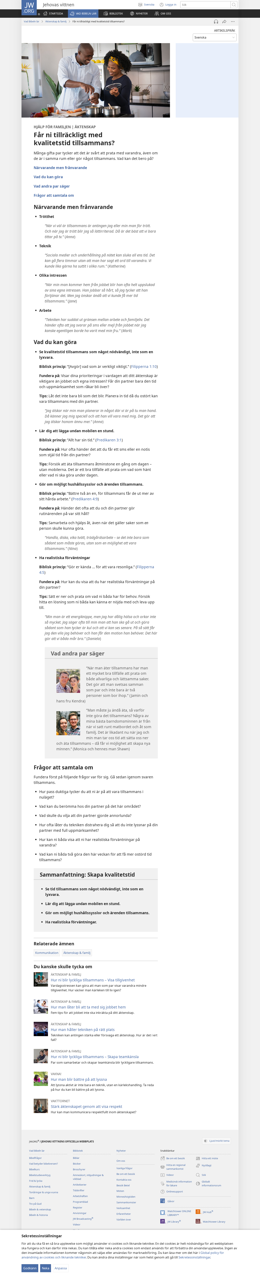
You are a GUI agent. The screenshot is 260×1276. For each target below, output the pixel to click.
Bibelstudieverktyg (39, 1175)
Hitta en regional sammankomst (172, 1167)
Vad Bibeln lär (31, 21)
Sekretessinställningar (194, 1257)
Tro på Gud (35, 1203)
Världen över (123, 1219)
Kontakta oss (123, 1179)
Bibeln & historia (38, 1215)
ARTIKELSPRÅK (224, 30)
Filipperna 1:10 (144, 366)
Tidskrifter (78, 1190)
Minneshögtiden (125, 1196)
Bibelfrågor (35, 1158)
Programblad (80, 1201)
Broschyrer (79, 1169)
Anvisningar (79, 1213)
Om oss (120, 1160)
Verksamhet (123, 1208)
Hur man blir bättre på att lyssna (79, 1079)
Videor (76, 1224)
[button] (83, 13)
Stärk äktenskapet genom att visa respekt (86, 1106)
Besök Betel (123, 1185)
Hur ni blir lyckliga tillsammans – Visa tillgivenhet (93, 980)
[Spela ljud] (216, 21)
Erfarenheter (123, 1214)
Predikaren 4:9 (85, 498)
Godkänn (30, 1268)
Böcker (77, 1163)
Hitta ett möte (207, 1159)
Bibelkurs (34, 1169)
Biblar (76, 1158)
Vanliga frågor (124, 1168)
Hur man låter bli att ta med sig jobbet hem (88, 1007)
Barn (31, 1198)
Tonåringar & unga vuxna (43, 1192)
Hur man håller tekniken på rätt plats (83, 1029)
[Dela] (224, 21)
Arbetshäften (80, 1196)
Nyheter (121, 1150)
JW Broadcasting (83, 1218)
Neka (45, 1268)
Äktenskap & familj (55, 21)
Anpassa (61, 1268)
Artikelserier (79, 1184)
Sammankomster (126, 1202)
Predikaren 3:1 (109, 440)
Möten (120, 1191)
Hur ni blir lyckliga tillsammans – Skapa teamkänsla (95, 1056)
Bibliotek (78, 1150)
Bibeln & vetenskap (40, 1209)
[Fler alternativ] (232, 21)
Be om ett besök (125, 1174)
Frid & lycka (35, 1180)
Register (77, 1207)
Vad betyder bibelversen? (43, 1163)
